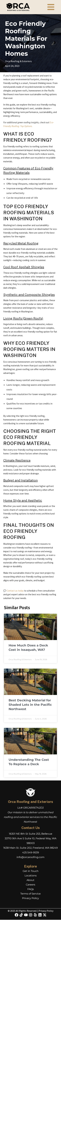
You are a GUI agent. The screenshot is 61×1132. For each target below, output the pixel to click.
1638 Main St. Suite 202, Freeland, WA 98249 (30, 847)
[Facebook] (16, 915)
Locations (31, 875)
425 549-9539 (30, 852)
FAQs (30, 889)
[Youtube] (26, 915)
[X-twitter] (44, 915)
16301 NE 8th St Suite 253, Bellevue (30, 833)
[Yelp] (35, 915)
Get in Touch (30, 871)
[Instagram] (30, 915)
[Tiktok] (21, 915)
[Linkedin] (40, 915)
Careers (30, 884)
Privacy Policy (30, 898)
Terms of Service (30, 893)
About (30, 880)
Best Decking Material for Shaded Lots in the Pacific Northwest (30, 704)
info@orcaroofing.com (30, 857)
